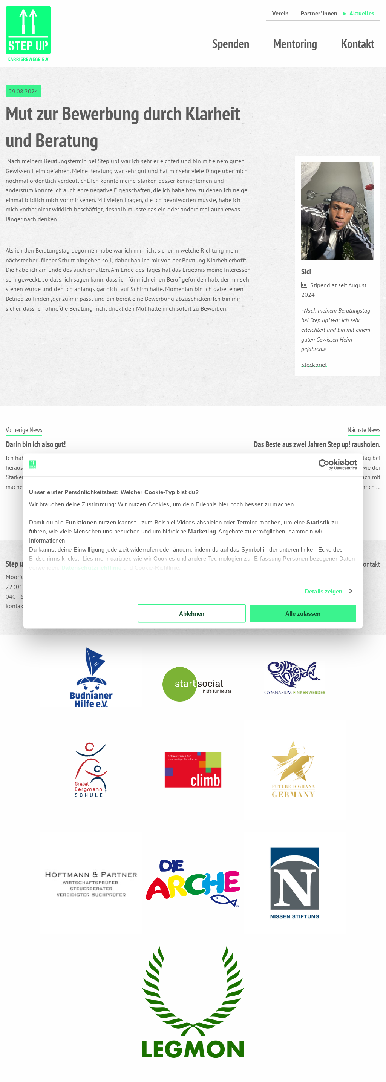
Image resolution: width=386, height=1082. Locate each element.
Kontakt (357, 43)
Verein (280, 13)
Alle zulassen (302, 613)
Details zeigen (323, 591)
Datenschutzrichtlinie (91, 567)
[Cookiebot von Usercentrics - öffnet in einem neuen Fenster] (324, 465)
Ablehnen (191, 613)
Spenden (230, 43)
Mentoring (295, 43)
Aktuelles (361, 13)
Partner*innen (319, 13)
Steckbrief (314, 364)
